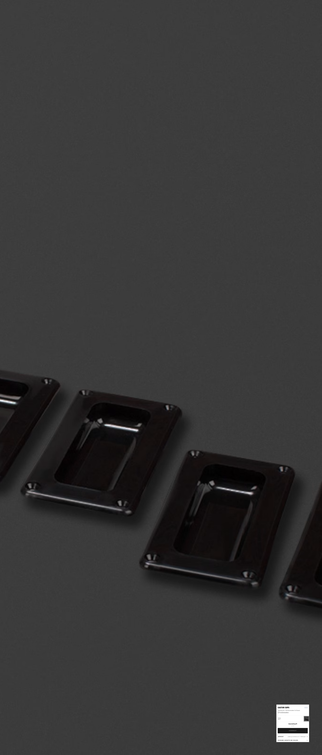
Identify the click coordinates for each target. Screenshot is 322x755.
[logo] (6, 6)
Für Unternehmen (287, 3)
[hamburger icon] (317, 7)
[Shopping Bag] (315, 7)
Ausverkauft (293, 730)
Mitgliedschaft (297, 3)
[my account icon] (312, 7)
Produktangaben (284, 712)
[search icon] (309, 7)
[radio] (306, 718)
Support (305, 7)
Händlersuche (306, 3)
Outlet (314, 3)
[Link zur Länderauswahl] (317, 3)
